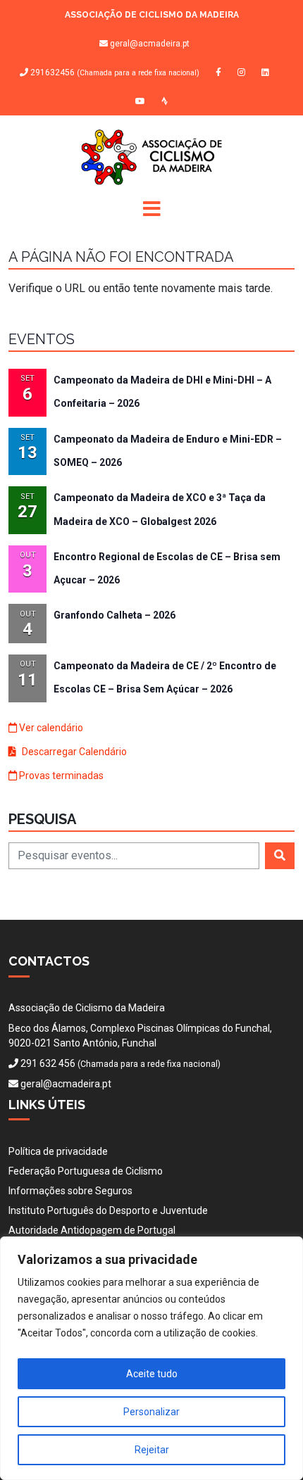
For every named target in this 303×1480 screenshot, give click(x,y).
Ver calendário (50, 727)
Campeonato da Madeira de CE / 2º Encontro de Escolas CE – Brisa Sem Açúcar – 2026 (165, 677)
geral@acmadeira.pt (150, 43)
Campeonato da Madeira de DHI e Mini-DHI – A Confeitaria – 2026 (162, 391)
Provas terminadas (60, 775)
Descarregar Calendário (73, 751)
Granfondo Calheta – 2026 (114, 615)
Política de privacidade (58, 1151)
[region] (151, 1358)
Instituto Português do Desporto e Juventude (108, 1210)
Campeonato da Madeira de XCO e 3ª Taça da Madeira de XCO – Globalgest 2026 (160, 509)
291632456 (113, 72)
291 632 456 (47, 1063)
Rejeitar (152, 1449)
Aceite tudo (152, 1373)
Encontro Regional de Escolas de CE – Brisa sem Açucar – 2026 (167, 568)
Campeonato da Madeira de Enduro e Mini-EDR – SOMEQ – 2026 (168, 451)
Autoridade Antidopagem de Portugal (91, 1230)
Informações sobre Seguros (70, 1190)
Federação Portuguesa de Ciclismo (85, 1171)
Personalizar (151, 1411)
